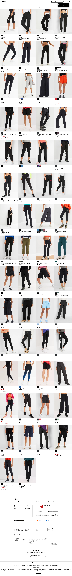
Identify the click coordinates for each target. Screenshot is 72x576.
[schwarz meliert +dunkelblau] (38, 166)
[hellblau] (38, 324)
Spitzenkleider (16, 541)
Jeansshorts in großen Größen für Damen (32, 544)
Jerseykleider (23, 539)
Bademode (26, 530)
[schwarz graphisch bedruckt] (20, 199)
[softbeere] (44, 230)
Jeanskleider (23, 542)
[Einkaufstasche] (69, 2)
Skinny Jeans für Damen (32, 540)
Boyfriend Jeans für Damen (31, 542)
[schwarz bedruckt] (20, 166)
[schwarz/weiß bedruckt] (56, 355)
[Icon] (17, 10)
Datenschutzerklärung (31, 571)
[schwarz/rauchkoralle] (56, 67)
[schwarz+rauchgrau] (2, 451)
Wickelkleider (23, 540)
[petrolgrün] (56, 261)
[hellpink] (40, 419)
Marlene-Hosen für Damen (31, 545)
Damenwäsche (27, 529)
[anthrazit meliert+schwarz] (40, 166)
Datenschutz (22, 553)
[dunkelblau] (20, 451)
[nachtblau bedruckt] (22, 166)
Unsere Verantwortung (39, 531)
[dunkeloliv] (20, 261)
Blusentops (45, 542)
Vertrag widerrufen (42, 553)
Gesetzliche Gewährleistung (49, 553)
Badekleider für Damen (54, 541)
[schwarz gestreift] (2, 35)
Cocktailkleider (16, 540)
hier (14, 565)
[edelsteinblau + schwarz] (22, 99)
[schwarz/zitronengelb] (60, 67)
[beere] (58, 133)
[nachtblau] (38, 230)
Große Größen (27, 531)
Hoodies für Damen (46, 540)
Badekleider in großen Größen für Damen (54, 543)
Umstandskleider (38, 542)
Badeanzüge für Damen (54, 544)
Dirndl (52, 539)
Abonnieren (53, 511)
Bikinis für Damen (53, 540)
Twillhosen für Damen (17, 499)
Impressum (33, 553)
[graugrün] (42, 230)
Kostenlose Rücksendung (22, 501)
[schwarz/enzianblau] (58, 67)
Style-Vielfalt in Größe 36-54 (50, 501)
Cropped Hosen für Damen (17, 498)
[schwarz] (20, 35)
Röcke (22, 541)
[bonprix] (4, 1)
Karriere (37, 529)
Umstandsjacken (38, 541)
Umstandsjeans (38, 540)
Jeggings (45, 539)
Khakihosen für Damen (17, 497)
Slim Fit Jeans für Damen (32, 539)
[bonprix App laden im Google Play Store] (21, 521)
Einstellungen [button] (33, 573)
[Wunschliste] (67, 2)
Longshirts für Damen (46, 541)
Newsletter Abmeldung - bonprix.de (51, 515)
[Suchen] (62, 1)
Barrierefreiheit (37, 553)
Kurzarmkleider (16, 542)
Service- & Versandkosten (41, 552)
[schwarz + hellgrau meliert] (20, 99)
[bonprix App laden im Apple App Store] (16, 521)
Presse (37, 530)
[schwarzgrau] (20, 230)
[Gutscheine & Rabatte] (65, 2)
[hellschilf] (58, 419)
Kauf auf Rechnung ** (36, 501)
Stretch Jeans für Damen (39, 539)
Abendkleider (16, 539)
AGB (19, 553)
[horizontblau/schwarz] (20, 387)
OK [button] (38, 573)
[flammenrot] (56, 99)
